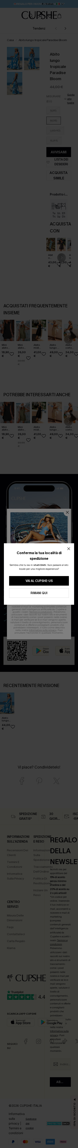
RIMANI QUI (39, 593)
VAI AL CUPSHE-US (39, 581)
